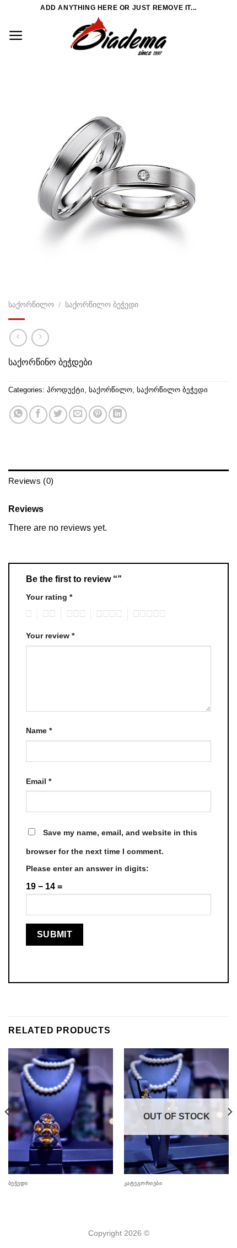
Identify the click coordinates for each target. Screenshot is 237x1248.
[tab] (118, 481)
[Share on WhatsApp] (18, 415)
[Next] (229, 1133)
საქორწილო (31, 305)
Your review (50, 635)
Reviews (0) (30, 481)
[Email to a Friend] (78, 415)
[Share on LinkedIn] (118, 415)
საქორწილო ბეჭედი (101, 305)
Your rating (49, 597)
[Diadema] (118, 36)
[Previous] (7, 1133)
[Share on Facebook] (38, 415)
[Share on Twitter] (58, 415)
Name (39, 730)
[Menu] (16, 35)
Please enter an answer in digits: (87, 868)
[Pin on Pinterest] (98, 415)
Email (38, 781)
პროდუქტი (65, 390)
